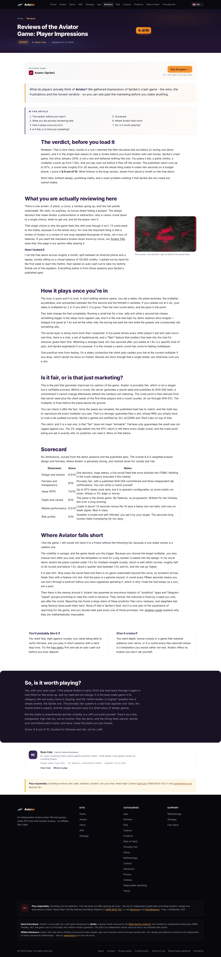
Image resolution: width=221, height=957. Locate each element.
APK (80, 4)
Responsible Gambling (135, 885)
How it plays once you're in (47, 125)
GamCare (142, 783)
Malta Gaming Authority (140, 924)
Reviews (108, 4)
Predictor (138, 4)
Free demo (173, 824)
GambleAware (152, 909)
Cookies (127, 879)
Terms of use (158, 951)
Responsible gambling (179, 951)
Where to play (60, 768)
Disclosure (128, 868)
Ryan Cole (40, 42)
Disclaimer (198, 951)
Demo (72, 4)
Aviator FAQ (118, 239)
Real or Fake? (153, 4)
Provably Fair (169, 4)
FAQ (118, 4)
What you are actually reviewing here (52, 120)
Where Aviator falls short (128, 120)
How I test (45, 768)
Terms (126, 890)
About (126, 852)
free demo (57, 647)
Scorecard (120, 116)
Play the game (178, 69)
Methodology (130, 857)
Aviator (63, 4)
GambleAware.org (182, 783)
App (99, 4)
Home (53, 4)
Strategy (90, 4)
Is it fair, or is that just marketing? (50, 129)
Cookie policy (142, 951)
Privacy (127, 874)
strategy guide (153, 610)
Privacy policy (125, 951)
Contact (127, 863)
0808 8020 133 (113, 909)
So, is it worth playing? (127, 125)
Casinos (127, 4)
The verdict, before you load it (49, 116)
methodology (70, 935)
